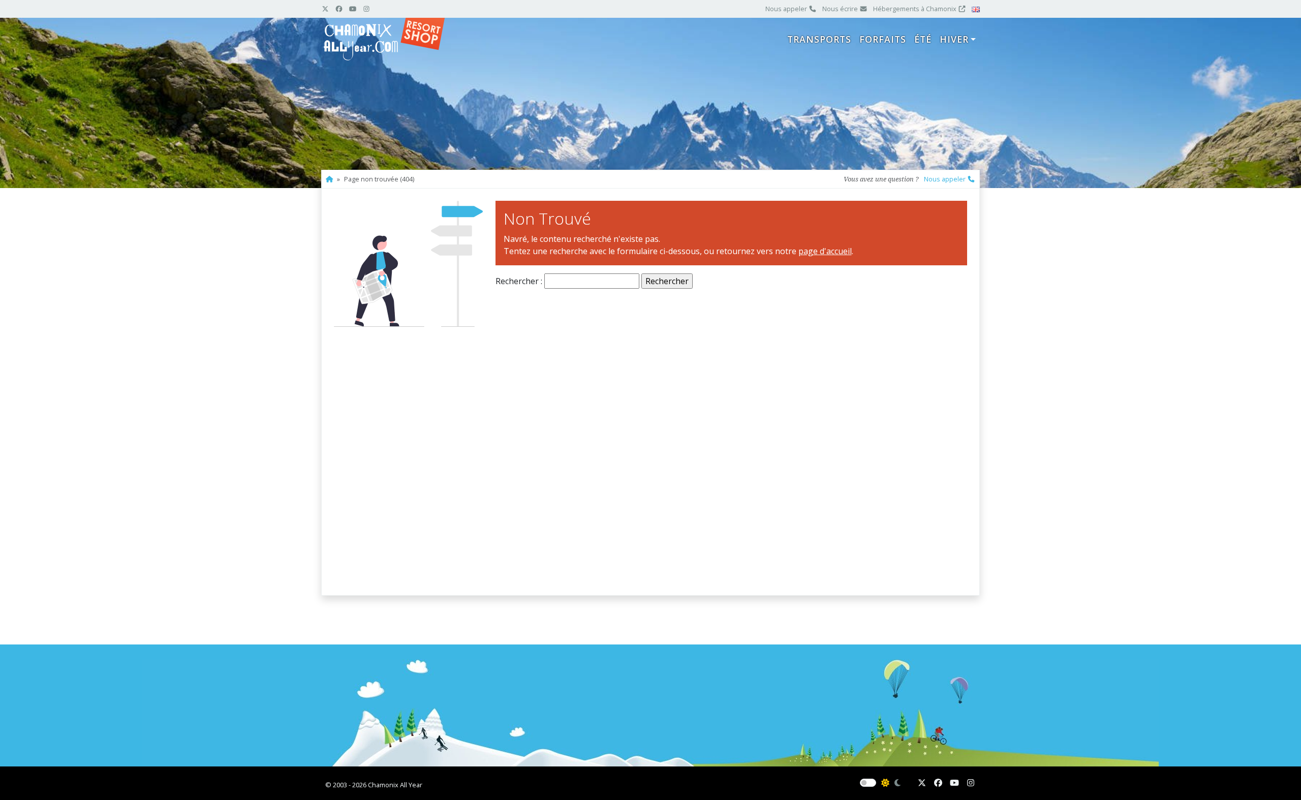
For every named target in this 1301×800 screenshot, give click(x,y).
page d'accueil (825, 251)
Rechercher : (518, 281)
